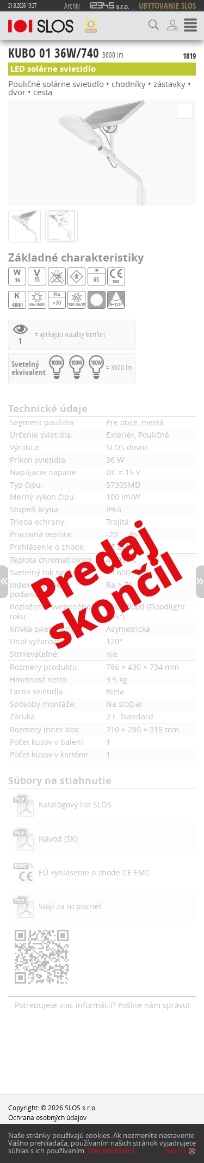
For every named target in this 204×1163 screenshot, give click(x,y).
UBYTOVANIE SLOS (167, 5)
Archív (72, 5)
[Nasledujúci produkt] (200, 581)
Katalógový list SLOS (75, 805)
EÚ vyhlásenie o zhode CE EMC (94, 873)
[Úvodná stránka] (40, 26)
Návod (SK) (58, 839)
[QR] (102, 957)
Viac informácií (111, 1150)
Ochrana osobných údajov (47, 1117)
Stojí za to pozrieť (70, 906)
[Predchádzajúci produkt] (4, 581)
